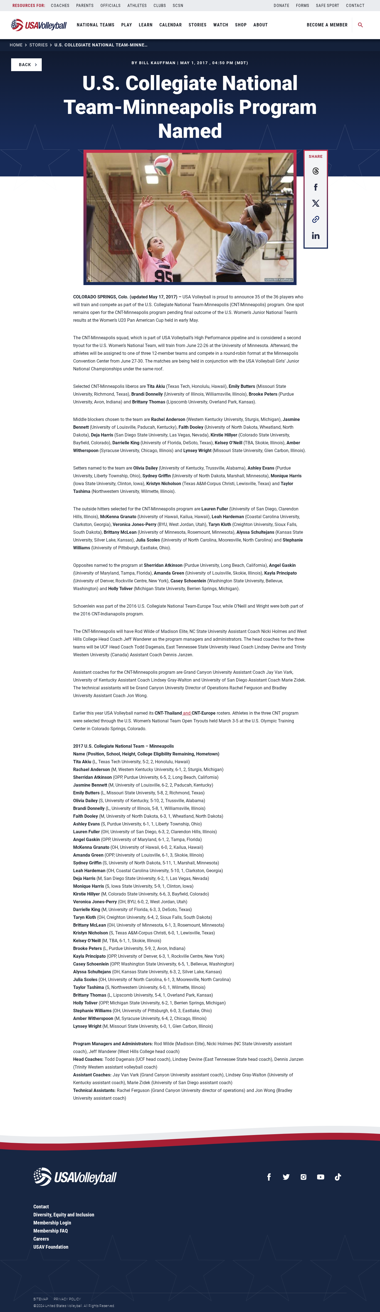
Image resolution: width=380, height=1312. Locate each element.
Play (126, 25)
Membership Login (52, 1223)
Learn (146, 25)
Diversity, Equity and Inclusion (63, 1215)
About (260, 25)
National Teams (96, 25)
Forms (302, 5)
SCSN (178, 5)
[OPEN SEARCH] (360, 25)
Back (25, 64)
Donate (281, 5)
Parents (85, 5)
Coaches (60, 5)
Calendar (170, 25)
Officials (110, 5)
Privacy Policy (67, 1299)
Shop (241, 25)
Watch (220, 25)
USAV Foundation (50, 1247)
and (187, 713)
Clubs (160, 5)
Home (16, 45)
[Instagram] (303, 1177)
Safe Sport (327, 5)
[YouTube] (321, 1177)
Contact (355, 5)
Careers (41, 1239)
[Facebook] (269, 1177)
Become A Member (327, 25)
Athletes (137, 5)
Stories (198, 25)
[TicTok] (338, 1177)
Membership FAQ (50, 1231)
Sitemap (40, 1299)
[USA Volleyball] (39, 25)
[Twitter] (286, 1177)
